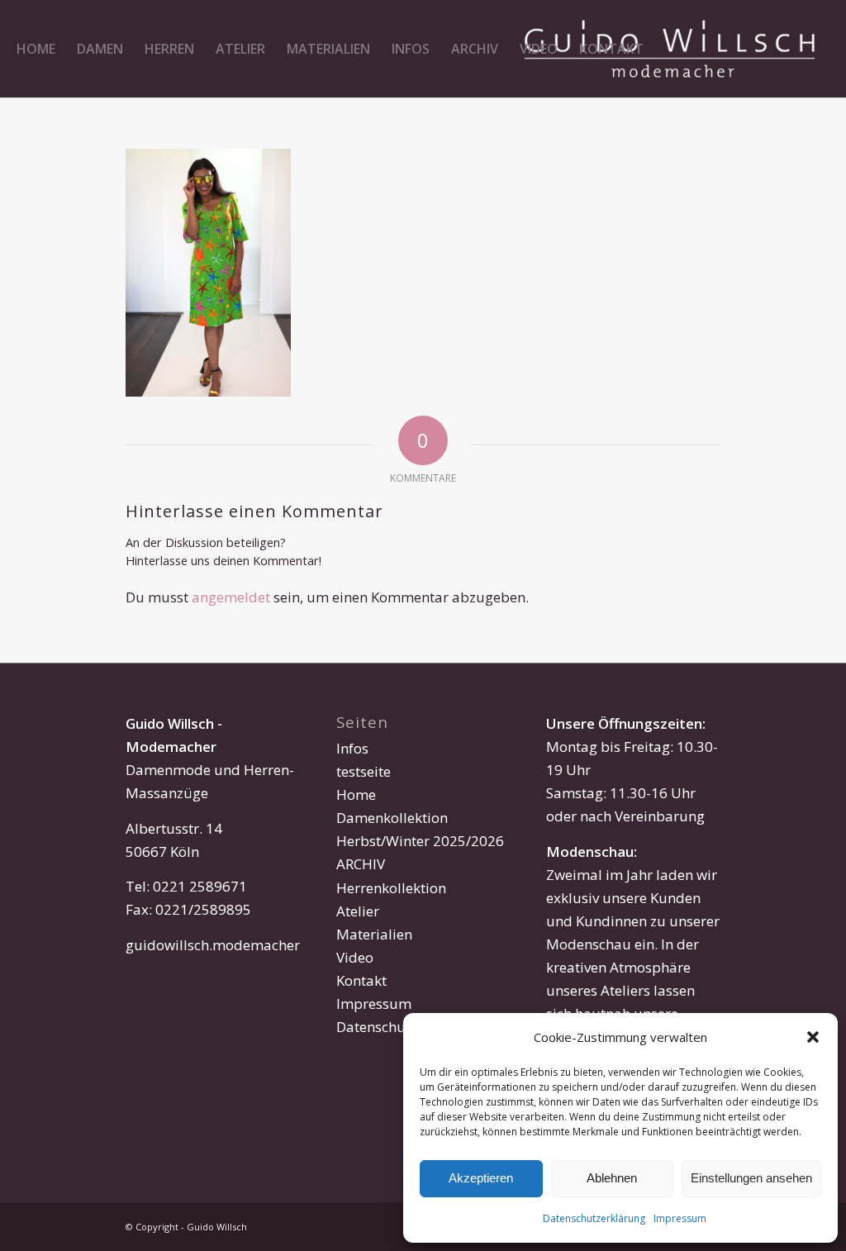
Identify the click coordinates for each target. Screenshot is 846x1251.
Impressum (680, 1218)
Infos (352, 748)
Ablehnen (612, 1178)
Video (354, 957)
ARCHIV (360, 863)
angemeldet (231, 596)
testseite (363, 771)
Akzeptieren (481, 1178)
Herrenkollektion (391, 887)
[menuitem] (36, 49)
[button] (813, 1037)
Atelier (357, 910)
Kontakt (361, 980)
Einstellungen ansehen (751, 1178)
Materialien (374, 934)
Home (356, 794)
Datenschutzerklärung (594, 1218)
